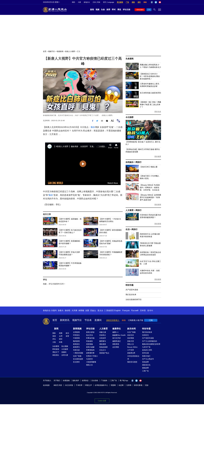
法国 (87, 310)
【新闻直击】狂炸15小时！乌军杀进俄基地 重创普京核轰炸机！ (150, 76)
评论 (54, 339)
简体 (98, 2)
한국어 (150, 310)
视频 (97, 10)
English (117, 310)
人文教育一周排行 (133, 210)
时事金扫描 (90, 338)
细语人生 (89, 365)
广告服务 (104, 380)
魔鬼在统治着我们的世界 (151, 344)
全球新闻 (76, 332)
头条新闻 (130, 59)
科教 (60, 342)
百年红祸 (145, 353)
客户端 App (124, 380)
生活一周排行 (132, 229)
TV (149, 10)
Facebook (152, 2)
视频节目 (51, 51)
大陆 (54, 342)
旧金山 (93, 310)
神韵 (73, 2)
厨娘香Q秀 (131, 353)
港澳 (60, 333)
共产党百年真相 (132, 290)
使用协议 (85, 380)
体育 (67, 336)
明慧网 (113, 385)
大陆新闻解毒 (91, 362)
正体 (94, 2)
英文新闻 (120, 2)
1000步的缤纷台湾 (133, 357)
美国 (54, 336)
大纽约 (54, 310)
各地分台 (87, 2)
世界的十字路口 (92, 356)
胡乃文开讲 (116, 338)
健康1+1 (115, 332)
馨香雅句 (102, 341)
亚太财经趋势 (78, 359)
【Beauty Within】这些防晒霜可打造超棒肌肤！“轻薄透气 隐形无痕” (150, 197)
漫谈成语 (102, 344)
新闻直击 (76, 344)
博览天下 (55, 352)
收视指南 (66, 380)
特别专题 (130, 285)
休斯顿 (81, 310)
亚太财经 (76, 362)
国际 (54, 333)
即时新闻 (55, 349)
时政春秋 (89, 341)
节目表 (88, 320)
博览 (119, 10)
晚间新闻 (76, 341)
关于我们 (57, 380)
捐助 (133, 2)
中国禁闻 (76, 338)
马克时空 (89, 359)
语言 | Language (108, 2)
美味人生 (130, 344)
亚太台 (100, 310)
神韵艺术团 (58, 385)
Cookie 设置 (102, 401)
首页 (44, 51)
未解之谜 (102, 332)
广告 (127, 2)
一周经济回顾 (78, 353)
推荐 (108, 10)
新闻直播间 (140, 10)
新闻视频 (77, 328)
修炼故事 (145, 368)
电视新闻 (60, 51)
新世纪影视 (138, 385)
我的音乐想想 (132, 362)
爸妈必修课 (103, 347)
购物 (145, 2)
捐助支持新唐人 (112, 320)
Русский (134, 310)
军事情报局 (90, 350)
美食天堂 (130, 341)
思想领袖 (89, 344)
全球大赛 (64, 355)
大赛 (79, 2)
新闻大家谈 (90, 332)
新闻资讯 (64, 320)
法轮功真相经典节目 (134, 299)
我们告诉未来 (131, 295)
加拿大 (61, 310)
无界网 (128, 385)
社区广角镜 (77, 356)
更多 (147, 385)
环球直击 (76, 335)
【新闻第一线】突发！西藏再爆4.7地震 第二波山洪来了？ (150, 104)
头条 (103, 10)
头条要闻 (55, 346)
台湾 (60, 336)
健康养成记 (116, 341)
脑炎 (93, 127)
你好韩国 (130, 338)
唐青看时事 (90, 353)
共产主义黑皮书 (148, 359)
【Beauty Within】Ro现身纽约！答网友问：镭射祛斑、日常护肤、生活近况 (150, 187)
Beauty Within (132, 347)
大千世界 (130, 350)
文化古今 (102, 350)
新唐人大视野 (70, 51)
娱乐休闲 (131, 328)
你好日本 (130, 335)
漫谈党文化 (146, 365)
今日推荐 (130, 117)
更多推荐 (157, 156)
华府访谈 (76, 350)
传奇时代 (145, 335)
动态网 (121, 385)
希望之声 (88, 385)
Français (126, 310)
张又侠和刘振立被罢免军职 (150, 93)
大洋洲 (74, 310)
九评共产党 (146, 347)
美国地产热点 (104, 353)
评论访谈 (126, 10)
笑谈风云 (102, 335)
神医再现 (115, 344)
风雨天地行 (146, 356)
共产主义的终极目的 (149, 341)
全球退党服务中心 (101, 385)
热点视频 (64, 346)
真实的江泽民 (147, 350)
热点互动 (89, 335)
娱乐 (67, 333)
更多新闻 (157, 204)
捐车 (139, 2)
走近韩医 (115, 347)
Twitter (156, 2)
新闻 (92, 10)
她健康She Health (119, 335)
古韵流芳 (102, 338)
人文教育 (103, 328)
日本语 (143, 310)
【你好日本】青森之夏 (148, 167)
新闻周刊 (76, 347)
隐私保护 (75, 380)
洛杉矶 (67, 310)
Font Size (112, 120)
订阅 (151, 320)
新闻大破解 (90, 347)
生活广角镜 (131, 332)
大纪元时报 (69, 385)
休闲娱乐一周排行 (133, 162)
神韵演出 (55, 355)
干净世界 (79, 385)
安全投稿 (94, 380)
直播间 (98, 320)
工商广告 (145, 371)
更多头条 (157, 111)
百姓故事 (145, 362)
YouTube (160, 2)
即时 (114, 10)
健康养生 (116, 328)
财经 (60, 339)
